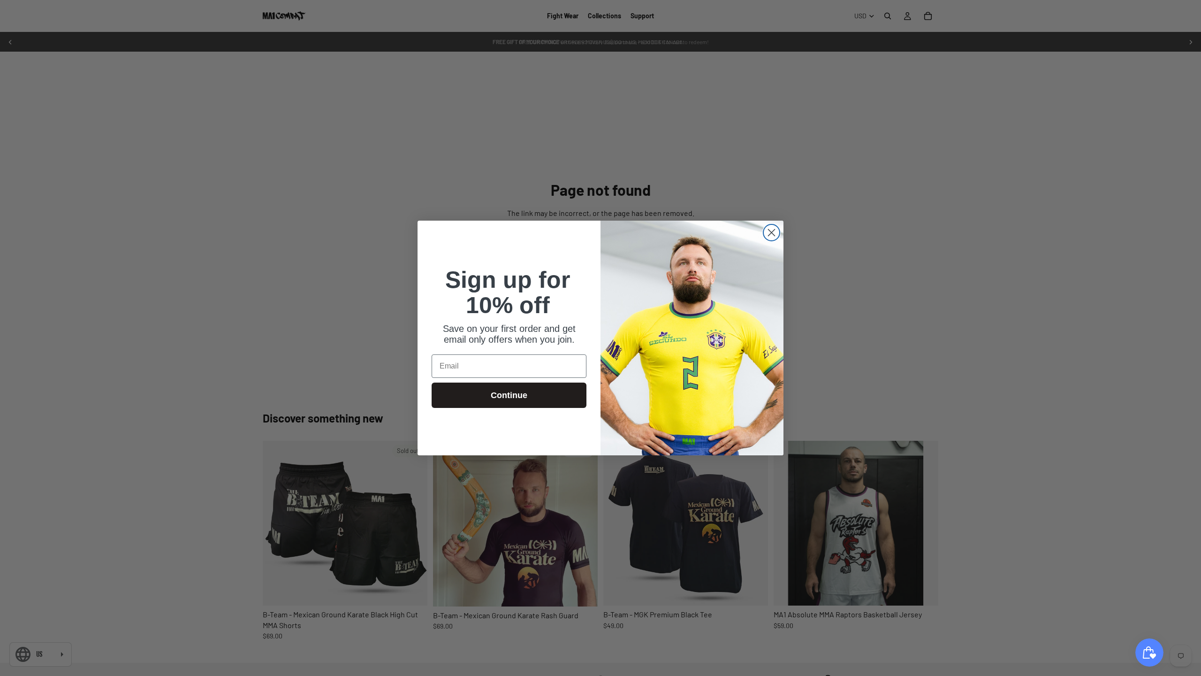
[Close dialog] (771, 232)
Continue (509, 395)
